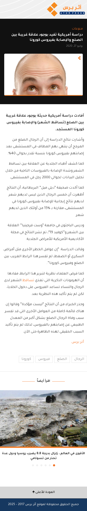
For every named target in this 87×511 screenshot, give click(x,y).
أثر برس (78, 342)
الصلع (62, 359)
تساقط (28, 280)
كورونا (26, 359)
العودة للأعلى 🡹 (43, 492)
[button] (3, 428)
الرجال (79, 359)
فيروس (44, 359)
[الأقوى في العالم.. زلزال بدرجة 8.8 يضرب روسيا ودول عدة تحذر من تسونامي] (43, 419)
